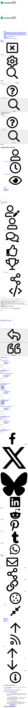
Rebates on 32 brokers (4, 360)
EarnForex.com (6, 621)
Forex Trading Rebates (7, 391)
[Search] (12, 66)
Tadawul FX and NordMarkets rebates (6, 373)
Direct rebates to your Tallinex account (7, 406)
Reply (1, 310)
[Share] (15, 284)
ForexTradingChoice (11, 161)
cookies (10, 687)
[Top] (15, 633)
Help (4, 620)
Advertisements (6, 363)
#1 (4, 297)
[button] (1, 15)
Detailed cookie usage (13, 704)
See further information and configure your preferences (12, 689)
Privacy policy (6, 619)
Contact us (5, 618)
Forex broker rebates (4, 419)
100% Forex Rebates (4, 389)
